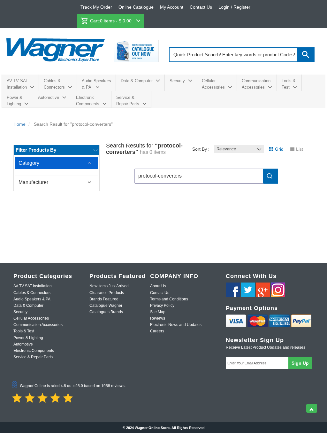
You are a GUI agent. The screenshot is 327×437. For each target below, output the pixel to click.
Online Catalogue (136, 7)
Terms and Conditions (169, 299)
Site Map (157, 312)
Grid (279, 149)
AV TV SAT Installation (17, 84)
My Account (171, 7)
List (299, 149)
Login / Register (234, 7)
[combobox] (206, 176)
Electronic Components (87, 100)
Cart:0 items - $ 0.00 (111, 20)
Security (177, 80)
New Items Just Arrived (109, 286)
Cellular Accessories (213, 84)
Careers (157, 331)
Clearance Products (106, 292)
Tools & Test (289, 84)
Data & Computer (137, 80)
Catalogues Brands (106, 312)
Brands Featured (103, 299)
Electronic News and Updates (176, 324)
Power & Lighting (14, 100)
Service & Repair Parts (127, 100)
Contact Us (201, 7)
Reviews (157, 318)
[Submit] (270, 176)
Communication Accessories (256, 84)
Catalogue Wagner (105, 305)
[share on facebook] (233, 289)
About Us (158, 286)
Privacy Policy (162, 305)
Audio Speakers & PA (96, 84)
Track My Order (96, 7)
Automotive (48, 97)
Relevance (226, 149)
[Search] (306, 54)
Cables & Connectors (54, 84)
